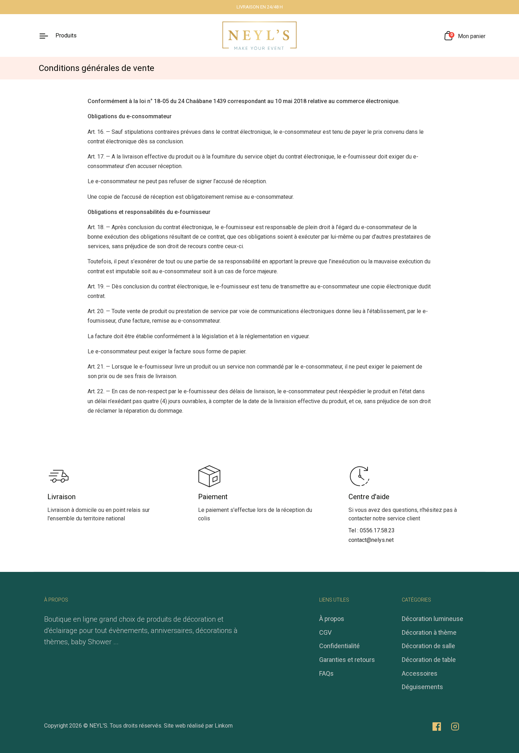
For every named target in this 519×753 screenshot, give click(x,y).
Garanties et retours (347, 659)
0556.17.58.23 (377, 530)
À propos (331, 618)
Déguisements (422, 687)
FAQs (326, 673)
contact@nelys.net (371, 540)
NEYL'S (98, 725)
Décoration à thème (429, 632)
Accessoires (419, 673)
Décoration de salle (428, 646)
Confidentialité (339, 646)
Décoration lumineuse (432, 618)
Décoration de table (429, 659)
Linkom (224, 725)
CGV (325, 632)
